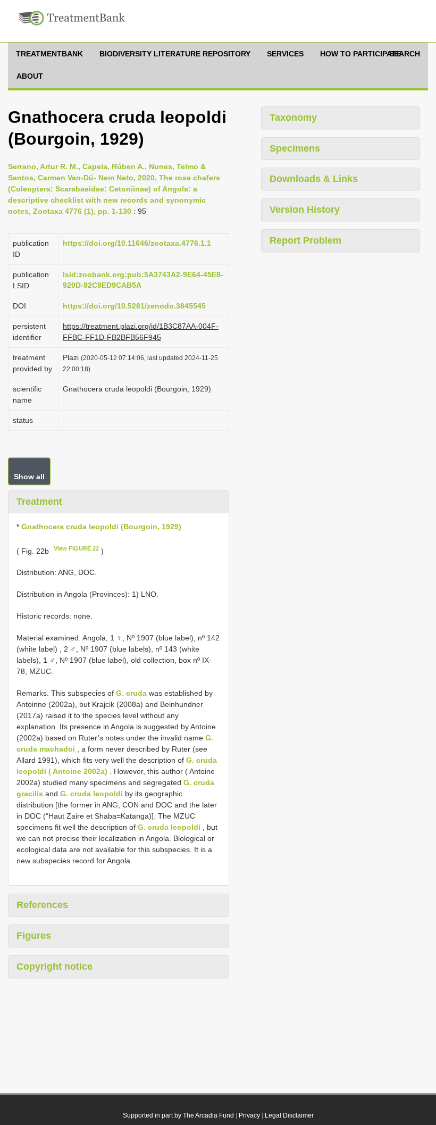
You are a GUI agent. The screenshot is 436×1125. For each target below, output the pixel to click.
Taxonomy (293, 117)
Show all (29, 476)
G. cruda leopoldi (91, 793)
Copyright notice (54, 966)
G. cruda (131, 693)
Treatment (39, 501)
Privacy (249, 1115)
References (42, 904)
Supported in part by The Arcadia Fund (178, 1115)
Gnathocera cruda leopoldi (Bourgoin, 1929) (101, 526)
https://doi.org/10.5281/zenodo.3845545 (134, 306)
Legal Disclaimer (289, 1115)
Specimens (295, 148)
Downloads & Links (314, 178)
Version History (305, 209)
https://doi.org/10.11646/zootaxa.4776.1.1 (137, 243)
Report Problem (305, 240)
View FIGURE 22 (76, 548)
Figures (33, 935)
